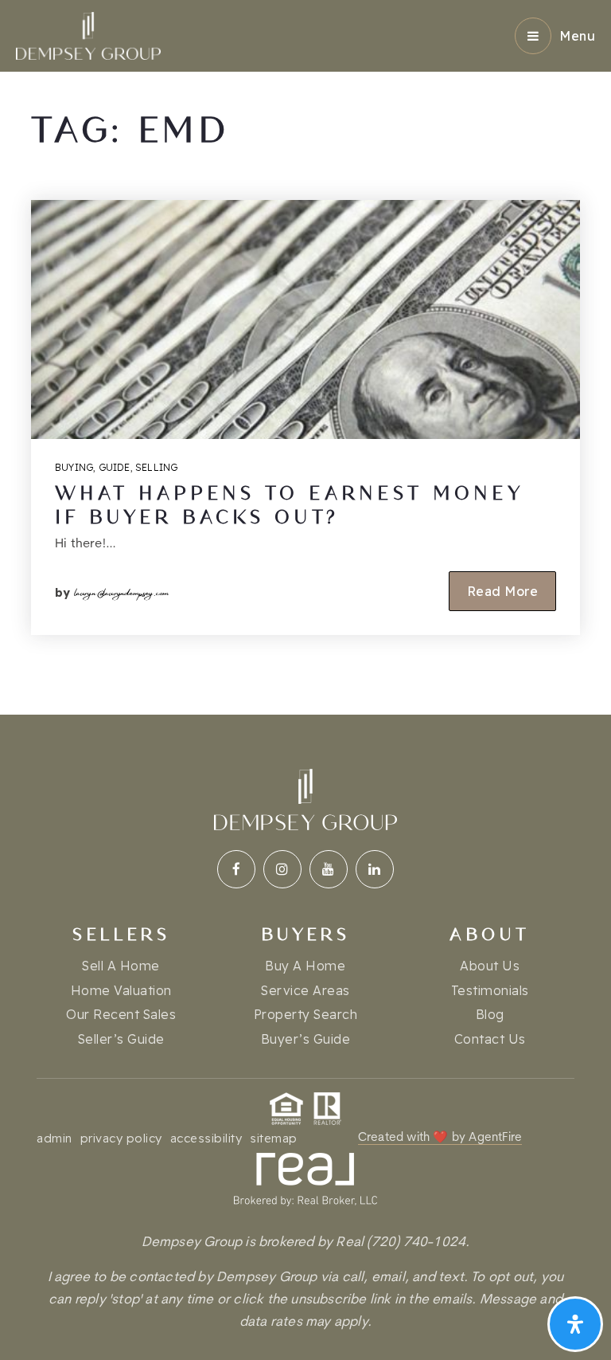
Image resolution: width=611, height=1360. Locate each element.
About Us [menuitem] (490, 966)
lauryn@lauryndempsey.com (121, 590)
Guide (114, 467)
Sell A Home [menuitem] (121, 966)
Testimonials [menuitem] (490, 990)
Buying (74, 467)
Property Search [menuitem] (306, 1014)
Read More (503, 591)
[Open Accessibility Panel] (575, 1324)
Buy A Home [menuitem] (305, 966)
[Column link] (305, 1243)
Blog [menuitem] (490, 1014)
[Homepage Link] (88, 34)
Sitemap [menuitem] (274, 1138)
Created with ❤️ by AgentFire (440, 1138)
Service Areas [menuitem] (305, 990)
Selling (156, 467)
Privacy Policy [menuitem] (121, 1138)
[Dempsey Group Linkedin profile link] (375, 869)
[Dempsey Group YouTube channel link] (328, 869)
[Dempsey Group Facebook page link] (236, 869)
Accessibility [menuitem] (206, 1138)
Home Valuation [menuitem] (121, 990)
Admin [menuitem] (54, 1138)
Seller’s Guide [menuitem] (121, 1039)
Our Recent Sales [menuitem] (121, 1014)
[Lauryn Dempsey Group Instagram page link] (282, 869)
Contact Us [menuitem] (490, 1039)
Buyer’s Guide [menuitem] (306, 1039)
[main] (305, 357)
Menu (577, 36)
